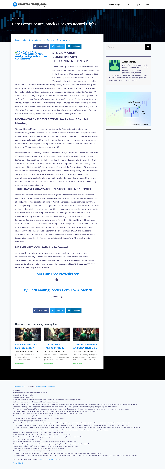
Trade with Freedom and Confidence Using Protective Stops (86, 348)
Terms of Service (18, 463)
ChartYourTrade (19, 387)
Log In (137, 4)
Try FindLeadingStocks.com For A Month (57, 290)
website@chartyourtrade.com (45, 387)
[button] (41, 46)
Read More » (19, 363)
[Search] (148, 47)
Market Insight (115, 4)
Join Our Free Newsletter (57, 274)
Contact (147, 4)
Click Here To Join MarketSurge (49, 459)
